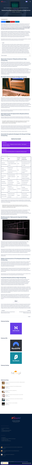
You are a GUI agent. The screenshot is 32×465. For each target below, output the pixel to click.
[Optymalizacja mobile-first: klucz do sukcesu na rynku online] (3, 395)
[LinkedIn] (25, 463)
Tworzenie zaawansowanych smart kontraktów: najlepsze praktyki (15, 382)
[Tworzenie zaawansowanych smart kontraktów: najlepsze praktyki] (3, 383)
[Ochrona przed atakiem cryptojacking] (3, 391)
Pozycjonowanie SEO (5, 439)
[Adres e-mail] (30, 463)
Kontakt (27, 461)
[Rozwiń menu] (30, 1)
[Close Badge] (8, 462)
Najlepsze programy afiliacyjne (6, 430)
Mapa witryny (23, 461)
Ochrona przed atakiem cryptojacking (11, 390)
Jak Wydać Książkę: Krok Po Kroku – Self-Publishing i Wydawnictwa (25, 311)
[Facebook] (22, 463)
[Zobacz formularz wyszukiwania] (28, 1)
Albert (16, 301)
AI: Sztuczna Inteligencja (5, 428)
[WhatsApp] (29, 463)
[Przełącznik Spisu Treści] (29, 55)
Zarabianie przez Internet (5, 431)
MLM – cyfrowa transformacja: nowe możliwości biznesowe (14, 398)
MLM (26, 1)
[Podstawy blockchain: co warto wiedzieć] (3, 403)
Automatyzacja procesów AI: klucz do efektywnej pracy (13, 386)
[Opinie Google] (27, 463)
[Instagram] (24, 463)
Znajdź (29, 316)
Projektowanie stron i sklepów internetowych (8, 438)
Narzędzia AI (4, 437)
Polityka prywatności (18, 461)
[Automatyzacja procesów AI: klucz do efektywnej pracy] (3, 387)
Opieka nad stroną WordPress (6, 440)
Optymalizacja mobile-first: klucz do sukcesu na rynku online (14, 394)
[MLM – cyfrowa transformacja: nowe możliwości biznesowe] (3, 399)
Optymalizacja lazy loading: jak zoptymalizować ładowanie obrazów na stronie (8, 311)
